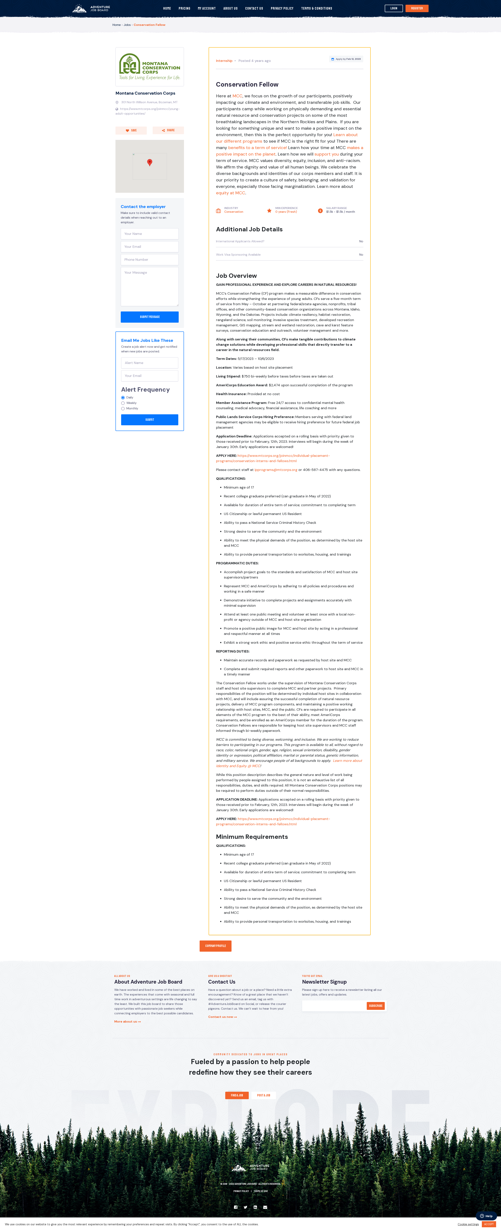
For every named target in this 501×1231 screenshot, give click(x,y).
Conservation (233, 212)
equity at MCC (230, 193)
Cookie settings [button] (468, 1224)
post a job (263, 1095)
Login (393, 8)
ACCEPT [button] (489, 1224)
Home (167, 8)
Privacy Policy (282, 8)
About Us (230, 8)
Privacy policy (241, 1191)
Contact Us (254, 8)
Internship (224, 60)
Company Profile (215, 946)
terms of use (261, 1191)
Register (417, 8)
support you (326, 154)
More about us (126, 1021)
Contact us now (221, 1017)
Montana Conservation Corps (145, 93)
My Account (207, 8)
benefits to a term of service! (257, 147)
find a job (237, 1095)
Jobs (127, 25)
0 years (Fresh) (286, 212)
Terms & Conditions (316, 8)
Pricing (184, 8)
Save (134, 130)
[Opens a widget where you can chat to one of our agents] (486, 1216)
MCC (237, 96)
